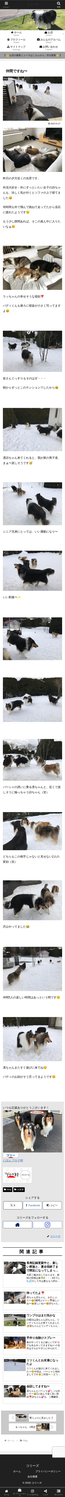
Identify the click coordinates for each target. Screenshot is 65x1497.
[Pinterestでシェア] (18, 1140)
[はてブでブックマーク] (25, 1130)
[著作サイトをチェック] (17, 1224)
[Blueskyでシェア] (40, 1120)
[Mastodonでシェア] (25, 1120)
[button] (52, 1205)
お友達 (20, 1189)
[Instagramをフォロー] (47, 1224)
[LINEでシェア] (54, 1130)
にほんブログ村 (13, 1160)
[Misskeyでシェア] (54, 1120)
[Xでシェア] (11, 1120)
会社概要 (32, 1476)
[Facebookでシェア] (11, 1130)
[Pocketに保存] (40, 1130)
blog (9, 1189)
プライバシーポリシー (48, 1471)
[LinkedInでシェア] (32, 1140)
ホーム (17, 1471)
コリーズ (32, 4)
